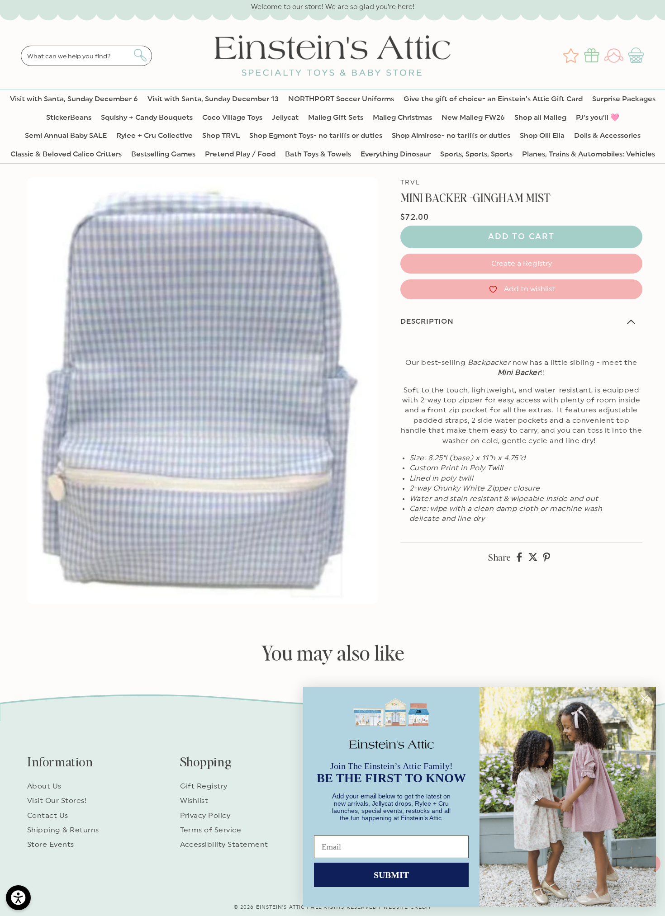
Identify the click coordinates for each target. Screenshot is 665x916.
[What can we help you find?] (140, 55)
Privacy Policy (205, 815)
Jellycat (285, 117)
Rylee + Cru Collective (154, 135)
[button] (637, 56)
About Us (44, 786)
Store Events (50, 844)
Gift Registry (204, 786)
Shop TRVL (221, 135)
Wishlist (194, 800)
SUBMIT (391, 875)
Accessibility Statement (224, 844)
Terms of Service (211, 830)
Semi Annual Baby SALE (66, 135)
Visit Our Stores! (57, 800)
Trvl (410, 182)
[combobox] (86, 56)
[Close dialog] (644, 698)
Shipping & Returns (63, 830)
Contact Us (47, 815)
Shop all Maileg (540, 117)
